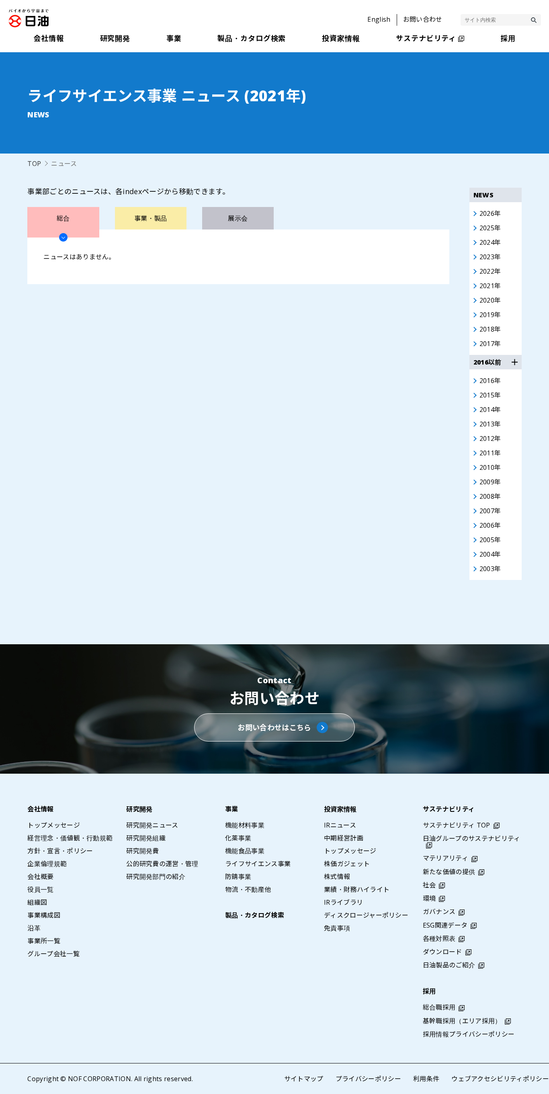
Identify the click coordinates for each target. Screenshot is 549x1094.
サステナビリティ (449, 809)
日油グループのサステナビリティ (471, 838)
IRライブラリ (343, 902)
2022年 (490, 271)
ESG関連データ (445, 925)
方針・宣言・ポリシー (60, 850)
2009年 (490, 482)
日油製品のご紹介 (449, 965)
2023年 (490, 257)
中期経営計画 (343, 838)
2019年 (490, 314)
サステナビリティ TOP (456, 825)
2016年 (490, 380)
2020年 (490, 300)
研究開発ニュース (152, 825)
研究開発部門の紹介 (155, 876)
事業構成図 (43, 915)
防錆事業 (238, 876)
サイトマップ (304, 1078)
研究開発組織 (146, 838)
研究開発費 (142, 850)
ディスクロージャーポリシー (366, 915)
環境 (429, 898)
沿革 (34, 928)
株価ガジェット (347, 863)
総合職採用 (439, 1007)
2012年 (490, 438)
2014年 (490, 409)
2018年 (490, 329)
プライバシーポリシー (368, 1078)
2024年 (490, 242)
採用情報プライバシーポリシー (468, 1034)
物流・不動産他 (248, 889)
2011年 (490, 453)
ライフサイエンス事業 (258, 863)
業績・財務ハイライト (356, 889)
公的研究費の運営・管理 (162, 863)
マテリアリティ (445, 858)
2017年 (490, 343)
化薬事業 (238, 838)
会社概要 (40, 876)
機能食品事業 (244, 850)
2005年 (490, 540)
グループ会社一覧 (53, 953)
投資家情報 (340, 809)
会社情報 (40, 809)
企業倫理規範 (47, 863)
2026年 (490, 213)
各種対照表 (439, 938)
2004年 (490, 554)
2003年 (490, 568)
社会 (429, 885)
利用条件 (426, 1078)
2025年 (490, 228)
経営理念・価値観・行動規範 (70, 838)
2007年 (490, 511)
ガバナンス (439, 911)
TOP (34, 164)
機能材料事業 (244, 825)
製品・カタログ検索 (254, 915)
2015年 (490, 395)
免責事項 (337, 928)
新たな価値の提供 (449, 871)
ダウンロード (442, 951)
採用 (429, 991)
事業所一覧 (43, 940)
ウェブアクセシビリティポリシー (500, 1078)
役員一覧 (40, 889)
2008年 (490, 496)
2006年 (490, 525)
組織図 (37, 902)
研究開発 (139, 809)
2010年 (490, 467)
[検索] (534, 20)
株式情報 (337, 876)
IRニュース (340, 825)
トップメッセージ (53, 825)
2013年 (490, 424)
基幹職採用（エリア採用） (462, 1020)
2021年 (490, 286)
